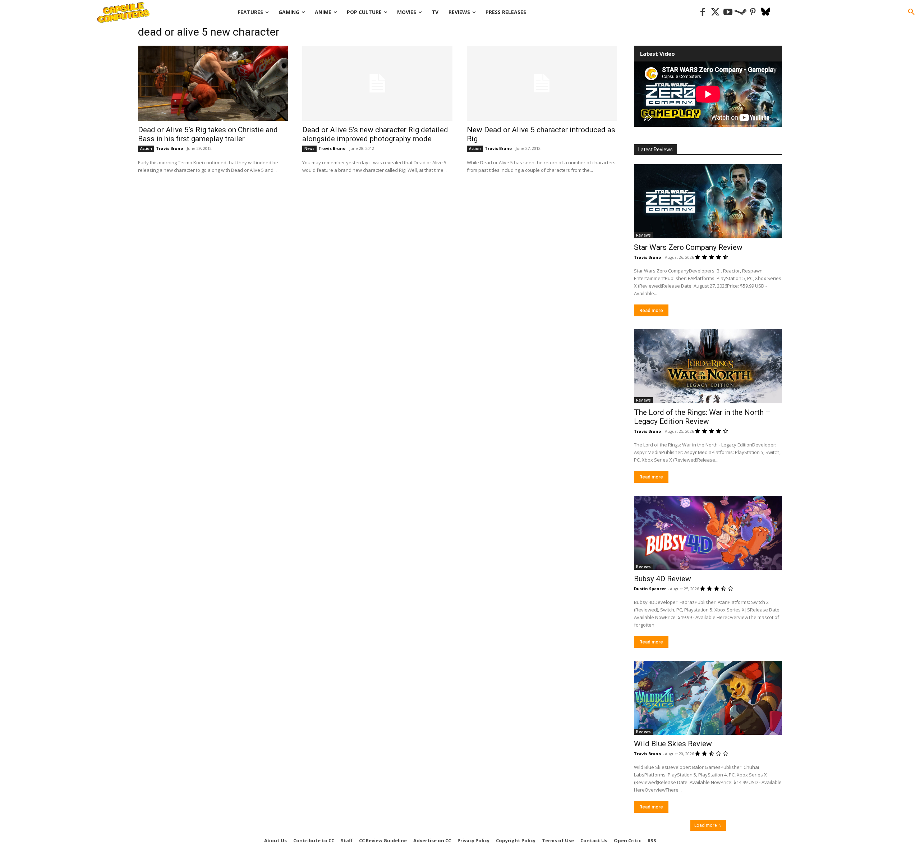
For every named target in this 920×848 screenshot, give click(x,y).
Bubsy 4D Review (662, 578)
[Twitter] (715, 12)
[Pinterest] (753, 12)
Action (146, 148)
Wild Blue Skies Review (673, 743)
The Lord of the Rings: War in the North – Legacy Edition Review (702, 417)
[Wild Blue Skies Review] (708, 698)
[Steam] (740, 12)
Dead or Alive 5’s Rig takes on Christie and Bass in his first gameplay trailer (208, 134)
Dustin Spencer (650, 588)
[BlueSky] (765, 12)
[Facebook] (702, 12)
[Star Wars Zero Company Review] (708, 201)
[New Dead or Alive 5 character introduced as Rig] (542, 83)
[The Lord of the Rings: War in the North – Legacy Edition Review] (708, 366)
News (309, 148)
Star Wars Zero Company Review (688, 247)
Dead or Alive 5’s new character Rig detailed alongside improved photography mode (375, 134)
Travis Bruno (169, 148)
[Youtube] (727, 12)
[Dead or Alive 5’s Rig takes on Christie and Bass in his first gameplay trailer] (213, 83)
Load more (705, 825)
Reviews (643, 235)
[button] (911, 12)
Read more (651, 310)
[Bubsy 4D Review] (708, 533)
